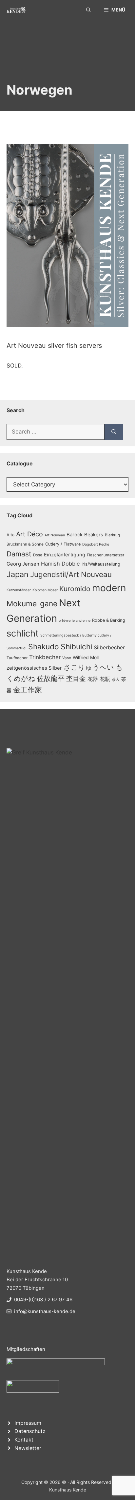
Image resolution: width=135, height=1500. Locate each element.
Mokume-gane (32, 603)
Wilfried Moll (86, 657)
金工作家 (27, 689)
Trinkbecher (45, 657)
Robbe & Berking (108, 620)
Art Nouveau (55, 535)
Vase (66, 658)
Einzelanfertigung (64, 555)
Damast (19, 554)
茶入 (116, 679)
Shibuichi (76, 646)
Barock (75, 535)
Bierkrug (112, 535)
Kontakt (23, 1439)
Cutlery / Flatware (63, 544)
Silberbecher (109, 647)
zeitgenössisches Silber (34, 668)
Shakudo (43, 646)
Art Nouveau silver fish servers (54, 345)
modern (109, 587)
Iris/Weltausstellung (101, 564)
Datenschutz (30, 1431)
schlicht (23, 633)
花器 (92, 679)
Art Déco (29, 534)
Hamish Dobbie (60, 563)
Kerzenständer (19, 590)
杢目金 (76, 679)
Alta (10, 534)
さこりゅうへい (89, 667)
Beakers (93, 535)
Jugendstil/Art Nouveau (71, 574)
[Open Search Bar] (88, 9)
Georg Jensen (23, 564)
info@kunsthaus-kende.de (44, 1311)
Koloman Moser (45, 590)
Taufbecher (17, 658)
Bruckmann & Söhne (25, 544)
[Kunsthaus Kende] (16, 9)
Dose (37, 555)
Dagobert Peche (95, 544)
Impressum (27, 1423)
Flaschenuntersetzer (105, 555)
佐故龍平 (51, 678)
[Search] (114, 432)
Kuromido (74, 589)
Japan (18, 574)
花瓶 (105, 679)
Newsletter (27, 1448)
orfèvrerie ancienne (74, 620)
